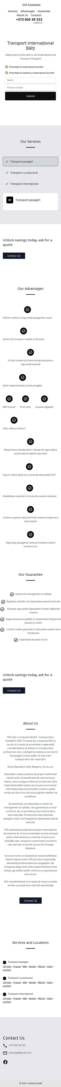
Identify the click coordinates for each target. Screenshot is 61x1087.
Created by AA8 (34, 1083)
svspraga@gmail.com (20, 1052)
